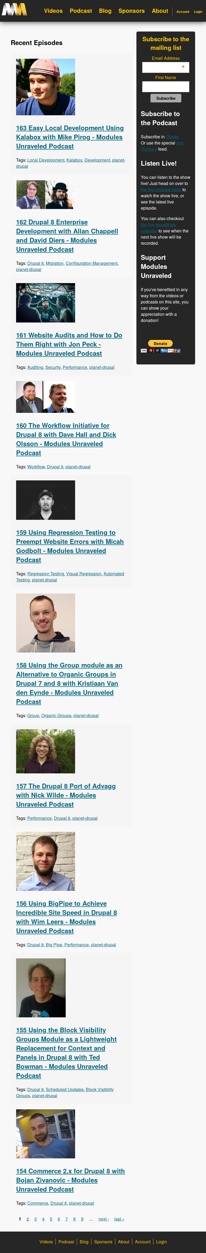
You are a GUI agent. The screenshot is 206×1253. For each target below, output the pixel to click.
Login (198, 11)
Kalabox (74, 160)
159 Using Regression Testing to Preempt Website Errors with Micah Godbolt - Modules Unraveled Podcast (70, 546)
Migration (55, 263)
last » (119, 1219)
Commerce (37, 1203)
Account (182, 11)
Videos (53, 10)
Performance (75, 367)
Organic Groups (56, 715)
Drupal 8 (35, 263)
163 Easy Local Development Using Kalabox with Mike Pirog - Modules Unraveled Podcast (70, 136)
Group (33, 715)
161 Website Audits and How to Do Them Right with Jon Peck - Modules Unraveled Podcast (69, 344)
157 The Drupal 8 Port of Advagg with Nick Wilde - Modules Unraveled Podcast (66, 795)
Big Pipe (54, 944)
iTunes (172, 137)
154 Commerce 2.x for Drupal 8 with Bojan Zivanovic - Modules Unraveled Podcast (70, 1179)
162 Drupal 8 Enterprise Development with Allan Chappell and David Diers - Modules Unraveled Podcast (67, 235)
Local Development (45, 160)
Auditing (35, 367)
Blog (105, 10)
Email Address (168, 58)
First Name (165, 77)
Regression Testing (45, 573)
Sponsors (132, 10)
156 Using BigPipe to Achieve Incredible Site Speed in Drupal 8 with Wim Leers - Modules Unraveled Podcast (66, 917)
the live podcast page (161, 189)
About (160, 10)
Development (97, 160)
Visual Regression (83, 573)
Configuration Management (91, 263)
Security (53, 367)
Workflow (36, 467)
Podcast (81, 10)
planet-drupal (28, 269)
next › (103, 1219)
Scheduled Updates (65, 1089)
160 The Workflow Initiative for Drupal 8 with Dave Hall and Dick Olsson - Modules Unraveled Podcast (66, 439)
